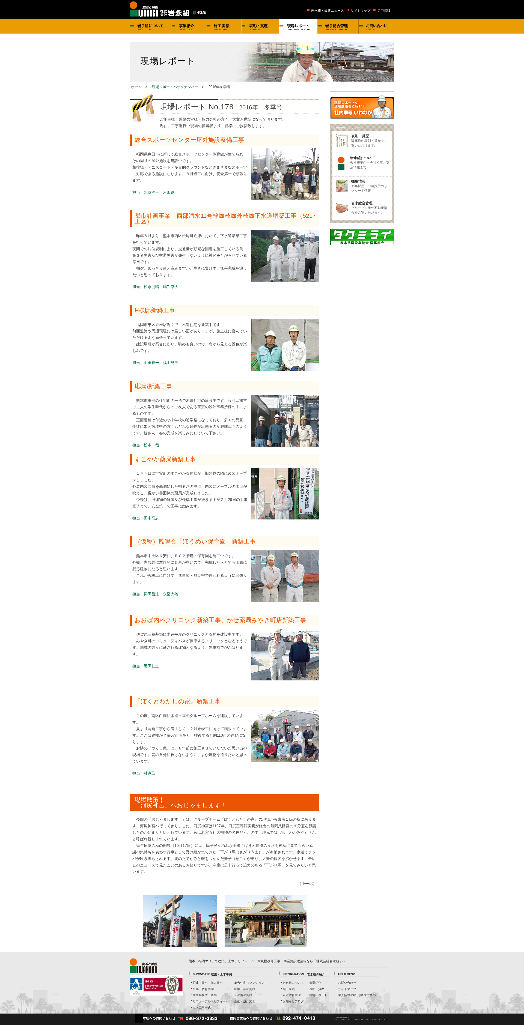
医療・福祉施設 (244, 989)
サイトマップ (360, 10)
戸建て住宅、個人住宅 (208, 982)
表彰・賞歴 (316, 989)
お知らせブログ (293, 1001)
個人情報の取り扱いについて (357, 995)
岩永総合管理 (292, 995)
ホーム (136, 87)
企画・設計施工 (244, 1001)
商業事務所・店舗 (205, 995)
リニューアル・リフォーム (211, 1001)
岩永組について (293, 982)
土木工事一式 (202, 1007)
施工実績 (289, 989)
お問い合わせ (347, 982)
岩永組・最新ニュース (327, 10)
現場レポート (318, 995)
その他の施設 (243, 995)
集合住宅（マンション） (250, 982)
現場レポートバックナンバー (175, 87)
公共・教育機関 (203, 989)
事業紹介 (315, 982)
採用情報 (383, 10)
